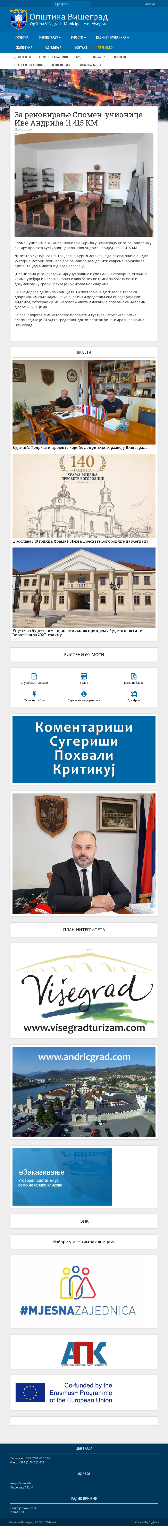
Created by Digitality (147, 1522)
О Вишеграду (49, 37)
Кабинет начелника (111, 37)
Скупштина (24, 47)
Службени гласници (53, 57)
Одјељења (53, 47)
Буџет (80, 57)
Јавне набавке (62, 65)
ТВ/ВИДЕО (105, 47)
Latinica (149, 3)
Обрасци (99, 57)
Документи (22, 57)
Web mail (50, 1522)
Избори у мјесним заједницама (84, 1242)
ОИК (84, 1221)
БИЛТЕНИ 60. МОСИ (84, 654)
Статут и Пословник (29, 65)
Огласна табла (90, 65)
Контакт (80, 47)
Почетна (21, 37)
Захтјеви (120, 57)
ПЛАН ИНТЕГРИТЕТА (84, 929)
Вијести (77, 37)
